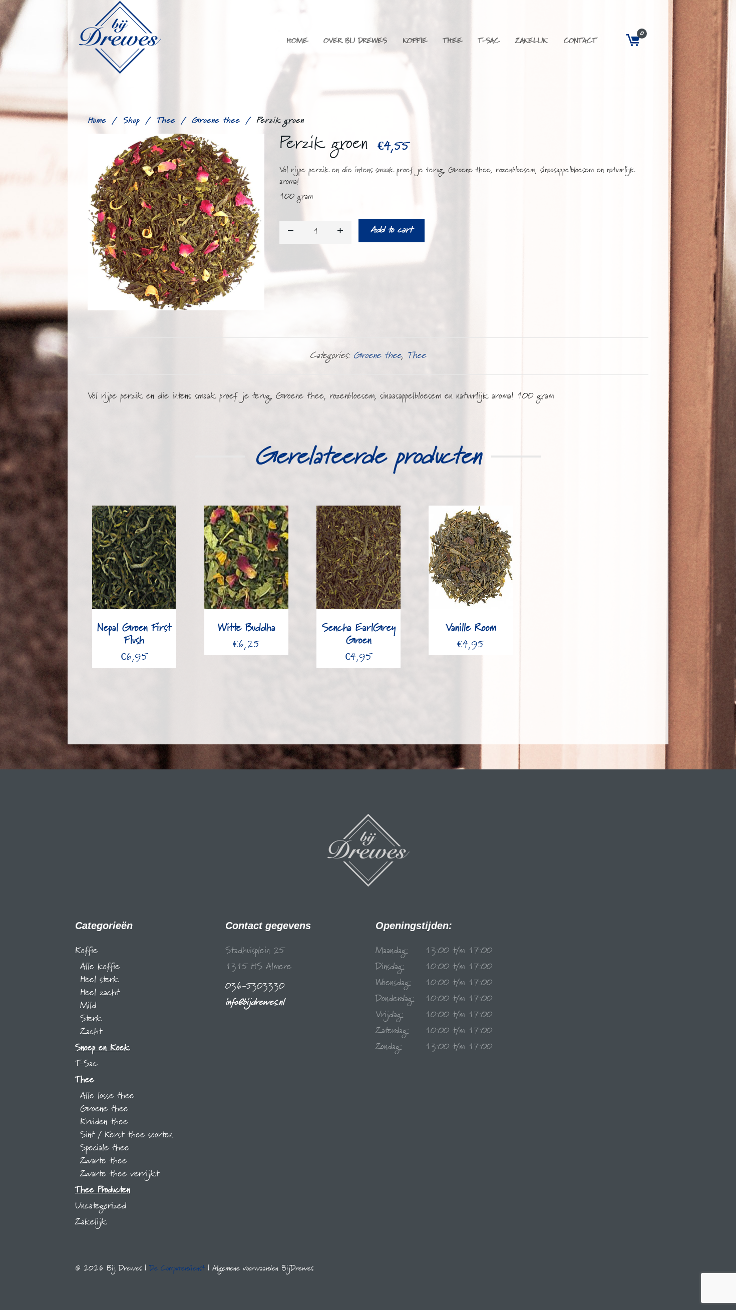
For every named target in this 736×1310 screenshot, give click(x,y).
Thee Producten (102, 1190)
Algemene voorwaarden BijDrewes (262, 1268)
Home (296, 41)
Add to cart (392, 230)
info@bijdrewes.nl (254, 1002)
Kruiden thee (104, 1122)
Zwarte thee (103, 1161)
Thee (452, 41)
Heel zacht (100, 993)
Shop (131, 120)
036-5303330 (254, 986)
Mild (88, 1006)
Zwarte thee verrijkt (119, 1174)
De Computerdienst (177, 1268)
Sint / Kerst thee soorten (126, 1135)
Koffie (415, 41)
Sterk (91, 1019)
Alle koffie (100, 967)
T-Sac (488, 41)
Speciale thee (104, 1148)
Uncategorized (100, 1206)
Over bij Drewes (355, 41)
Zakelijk (531, 41)
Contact (580, 41)
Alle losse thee (107, 1096)
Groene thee (216, 120)
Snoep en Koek (102, 1048)
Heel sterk (99, 980)
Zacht (91, 1032)
